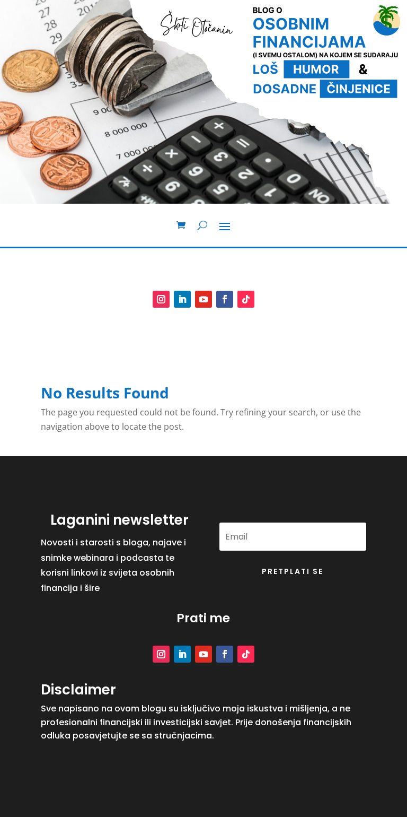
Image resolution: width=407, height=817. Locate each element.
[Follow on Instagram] (161, 299)
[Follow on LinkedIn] (182, 299)
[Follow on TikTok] (245, 299)
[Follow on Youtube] (203, 299)
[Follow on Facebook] (224, 299)
